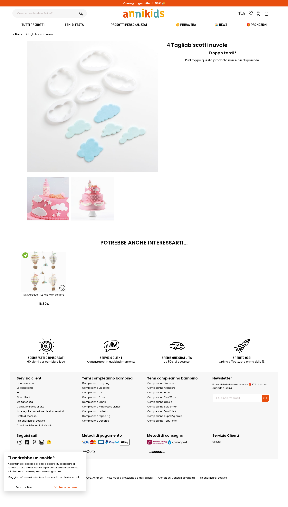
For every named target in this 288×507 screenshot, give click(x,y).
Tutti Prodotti (32, 25)
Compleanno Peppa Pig (96, 416)
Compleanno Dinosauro (161, 383)
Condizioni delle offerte (30, 406)
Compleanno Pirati (158, 392)
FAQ (19, 392)
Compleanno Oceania (95, 420)
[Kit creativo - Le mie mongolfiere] (43, 290)
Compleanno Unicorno (96, 387)
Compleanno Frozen (94, 397)
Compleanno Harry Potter (162, 420)
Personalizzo (24, 487)
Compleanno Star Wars (161, 397)
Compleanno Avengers (161, 387)
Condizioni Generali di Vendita (35, 425)
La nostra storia (26, 383)
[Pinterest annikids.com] (34, 442)
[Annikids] (143, 13)
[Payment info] (111, 442)
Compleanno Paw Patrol (161, 411)
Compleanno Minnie (94, 402)
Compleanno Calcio (159, 402)
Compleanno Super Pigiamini (165, 416)
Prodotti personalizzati (129, 25)
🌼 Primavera (186, 25)
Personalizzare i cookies (31, 420)
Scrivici (216, 441)
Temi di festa (74, 25)
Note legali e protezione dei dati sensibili (40, 411)
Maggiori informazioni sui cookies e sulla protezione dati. (44, 477)
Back (18, 34)
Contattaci (23, 397)
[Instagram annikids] (20, 442)
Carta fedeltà (25, 402)
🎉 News (221, 25)
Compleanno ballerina (95, 411)
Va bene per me (65, 487)
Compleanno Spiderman (162, 406)
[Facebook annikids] (27, 442)
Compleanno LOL (92, 392)
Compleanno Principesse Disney (101, 406)
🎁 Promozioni (256, 25)
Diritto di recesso (26, 416)
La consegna (25, 387)
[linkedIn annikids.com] (41, 442)
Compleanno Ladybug (96, 383)
